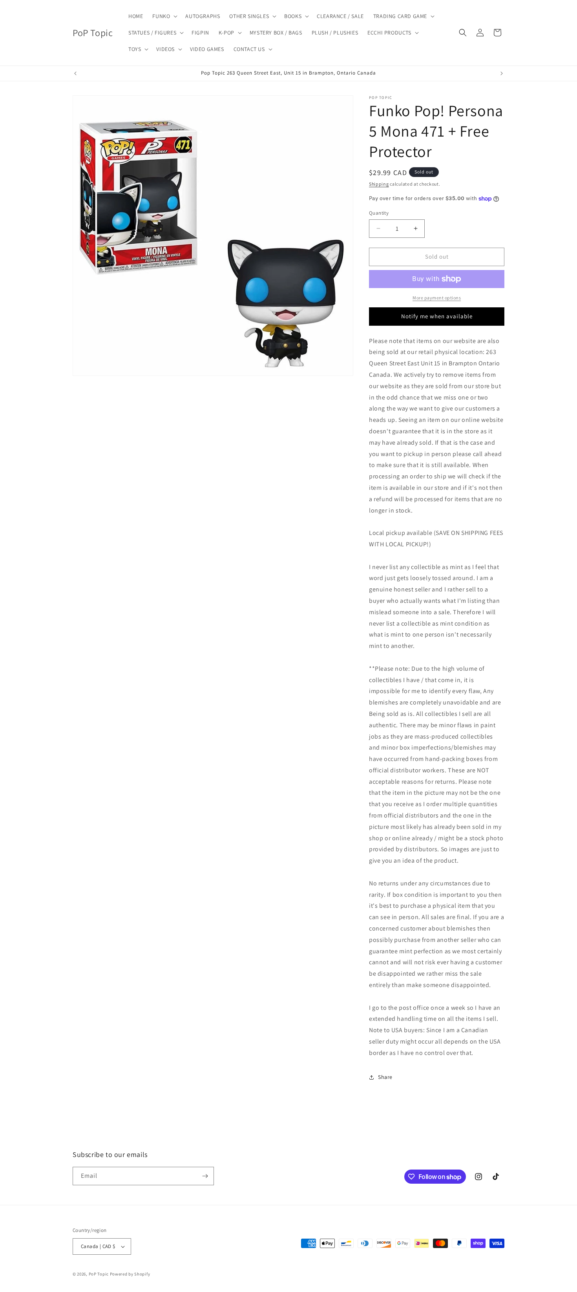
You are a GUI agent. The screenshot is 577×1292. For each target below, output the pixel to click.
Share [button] (385, 1076)
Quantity (379, 213)
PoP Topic (99, 1274)
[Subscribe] (205, 1176)
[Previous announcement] (75, 73)
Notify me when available (437, 316)
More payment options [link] (437, 298)
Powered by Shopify (130, 1274)
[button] (164, 16)
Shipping (379, 184)
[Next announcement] (501, 73)
